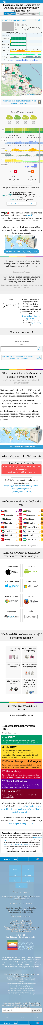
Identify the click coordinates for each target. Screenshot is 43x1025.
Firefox (31, 596)
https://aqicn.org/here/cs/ (21, 272)
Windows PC (31, 581)
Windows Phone (12, 581)
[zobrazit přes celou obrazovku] (39, 20)
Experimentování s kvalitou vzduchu (21, 910)
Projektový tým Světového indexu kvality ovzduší (19, 844)
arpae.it (29, 215)
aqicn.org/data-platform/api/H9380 (30, 317)
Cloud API (31, 611)
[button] (30, 87)
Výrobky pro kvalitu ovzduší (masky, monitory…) (21, 927)
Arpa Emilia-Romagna (21, 976)
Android (31, 566)
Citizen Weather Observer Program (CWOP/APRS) (21, 974)
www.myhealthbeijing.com (21, 823)
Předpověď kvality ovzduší (21, 925)
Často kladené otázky (21, 916)
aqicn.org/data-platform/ (21, 491)
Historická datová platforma (21, 931)
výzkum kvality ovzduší (21, 903)
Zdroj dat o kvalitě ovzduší (21, 921)
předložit (36, 1010)
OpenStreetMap (30, 94)
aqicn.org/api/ (36, 323)
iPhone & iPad (12, 566)
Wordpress (11, 611)
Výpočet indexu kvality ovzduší (21, 923)
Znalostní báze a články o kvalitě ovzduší (21, 908)
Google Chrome (11, 596)
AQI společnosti (18, 20)
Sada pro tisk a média (21, 899)
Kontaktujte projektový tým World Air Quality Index (21, 897)
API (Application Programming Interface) (21, 929)
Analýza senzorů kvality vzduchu (21, 912)
